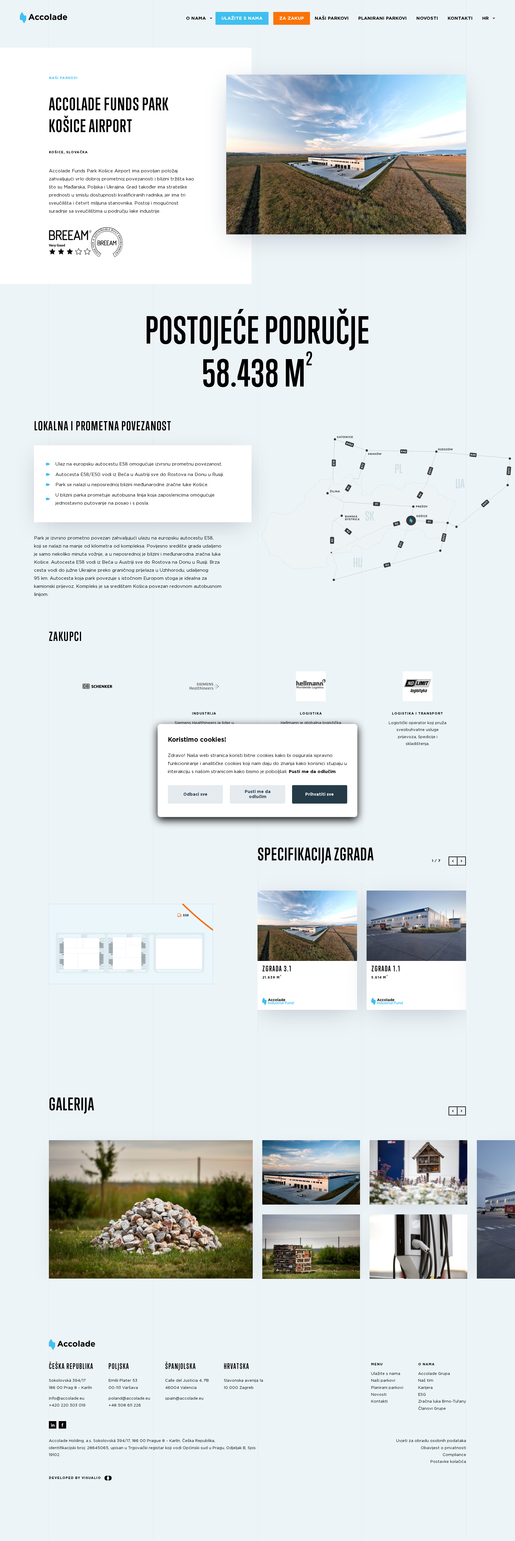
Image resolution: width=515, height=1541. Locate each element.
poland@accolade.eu (129, 1399)
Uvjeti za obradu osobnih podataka (431, 1441)
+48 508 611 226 (124, 1406)
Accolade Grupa (434, 1374)
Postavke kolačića (448, 1462)
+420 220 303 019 (67, 1406)
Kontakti (460, 18)
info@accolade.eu (66, 1399)
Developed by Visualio (75, 1478)
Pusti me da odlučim (312, 771)
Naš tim (425, 1381)
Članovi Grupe (432, 1409)
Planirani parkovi (382, 18)
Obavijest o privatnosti (443, 1448)
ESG (422, 1395)
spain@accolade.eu (184, 1399)
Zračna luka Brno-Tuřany (442, 1402)
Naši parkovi (332, 18)
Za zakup (291, 18)
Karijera (425, 1388)
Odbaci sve (195, 794)
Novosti (427, 18)
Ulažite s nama (242, 18)
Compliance (454, 1455)
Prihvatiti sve (319, 794)
